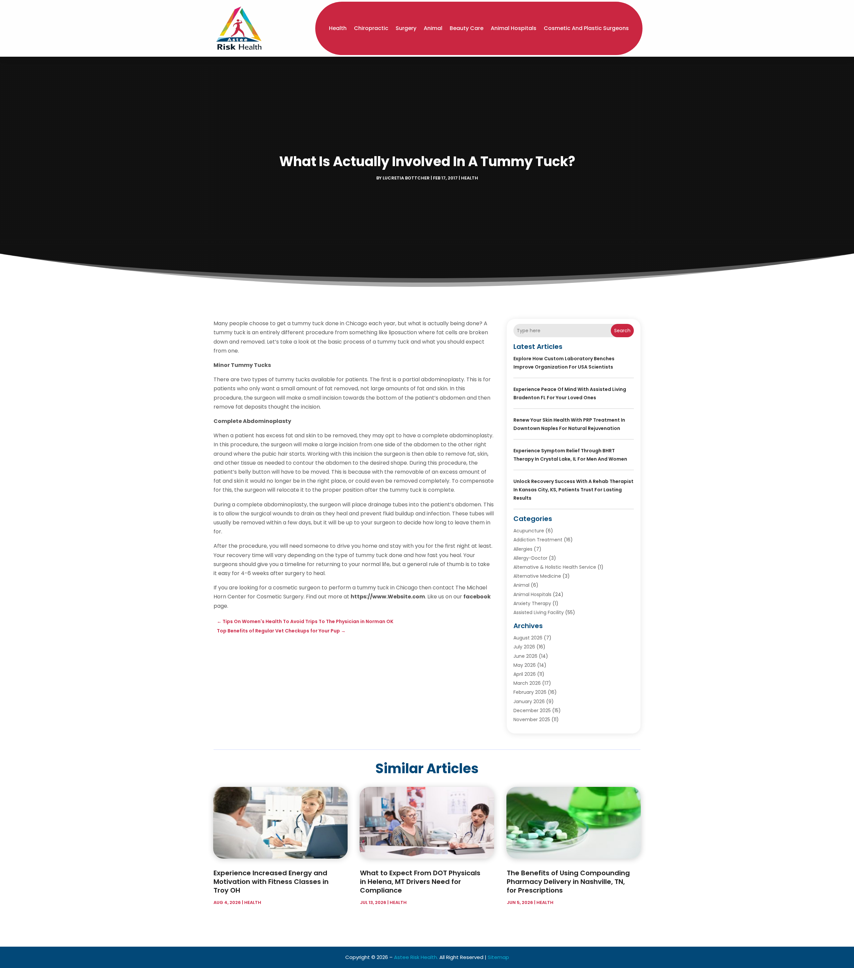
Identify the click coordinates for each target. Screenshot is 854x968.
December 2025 (532, 710)
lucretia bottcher (406, 178)
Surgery (406, 28)
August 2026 (527, 637)
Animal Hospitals (513, 28)
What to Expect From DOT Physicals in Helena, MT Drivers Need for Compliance (420, 881)
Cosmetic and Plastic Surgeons (586, 28)
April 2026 (524, 674)
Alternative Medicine (537, 576)
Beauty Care (466, 28)
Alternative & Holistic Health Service (554, 567)
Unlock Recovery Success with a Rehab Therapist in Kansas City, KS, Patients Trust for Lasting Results (573, 489)
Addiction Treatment (537, 539)
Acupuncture (528, 530)
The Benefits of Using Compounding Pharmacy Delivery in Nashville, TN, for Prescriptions (568, 881)
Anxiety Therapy (532, 603)
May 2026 (524, 665)
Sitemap (498, 957)
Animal (433, 28)
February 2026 (529, 692)
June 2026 (525, 656)
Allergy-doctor (530, 558)
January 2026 (529, 701)
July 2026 (524, 646)
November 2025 (531, 719)
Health (338, 28)
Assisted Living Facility (538, 612)
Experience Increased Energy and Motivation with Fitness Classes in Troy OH (271, 881)
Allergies (522, 549)
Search (622, 330)
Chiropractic (371, 28)
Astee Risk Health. (416, 957)
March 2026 (527, 683)
